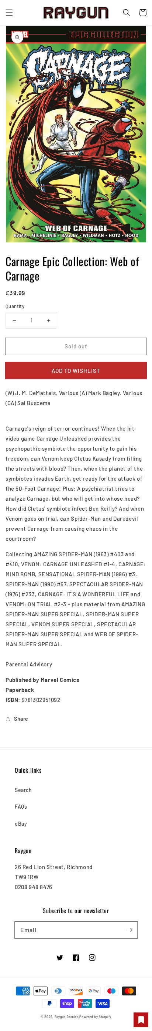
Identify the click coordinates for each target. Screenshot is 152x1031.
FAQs (21, 806)
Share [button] (21, 719)
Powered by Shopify (95, 1017)
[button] (9, 12)
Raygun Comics (67, 1017)
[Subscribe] (129, 930)
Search (23, 790)
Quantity (15, 306)
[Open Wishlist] (141, 1019)
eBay (21, 824)
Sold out (76, 346)
